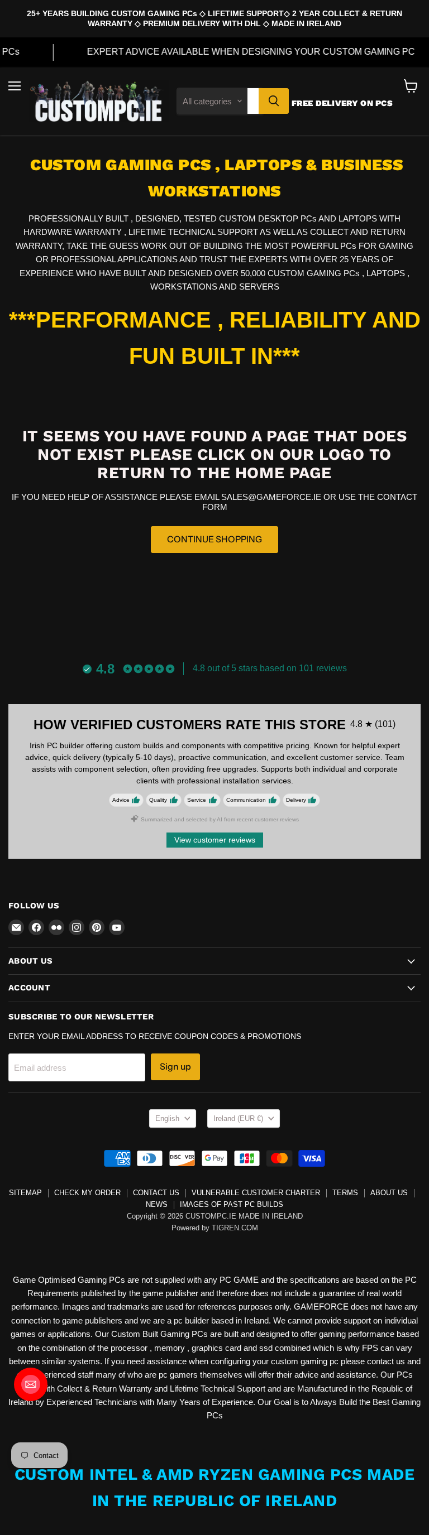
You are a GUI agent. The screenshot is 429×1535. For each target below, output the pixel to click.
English (167, 1118)
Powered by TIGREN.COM (214, 1228)
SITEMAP (25, 1192)
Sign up (175, 1066)
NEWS (157, 1204)
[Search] (274, 101)
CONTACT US (156, 1192)
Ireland (238, 1118)
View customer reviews (214, 839)
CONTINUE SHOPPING (214, 539)
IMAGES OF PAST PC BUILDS (231, 1204)
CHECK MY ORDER (87, 1192)
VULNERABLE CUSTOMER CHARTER (256, 1192)
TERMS (345, 1192)
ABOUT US (389, 1192)
